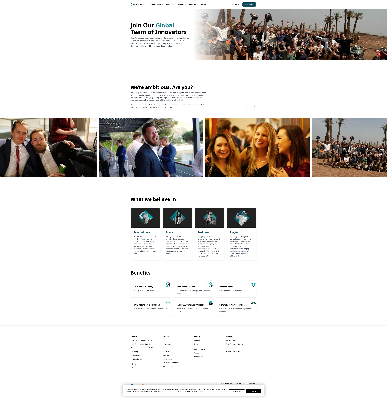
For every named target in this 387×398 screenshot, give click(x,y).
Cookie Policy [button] (160, 391)
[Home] (137, 4)
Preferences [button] (201, 391)
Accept (254, 391)
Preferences (237, 391)
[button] (156, 4)
